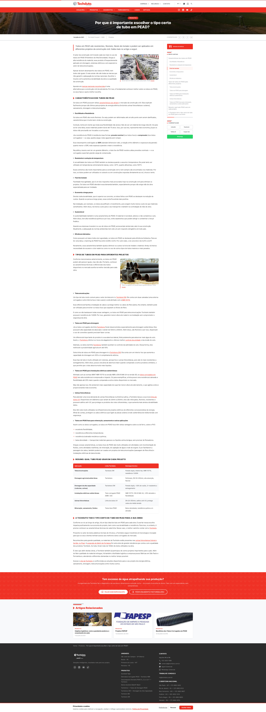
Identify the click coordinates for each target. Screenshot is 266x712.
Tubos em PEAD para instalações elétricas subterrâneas (179, 94)
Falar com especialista (114, 592)
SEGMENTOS (108, 10)
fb (183, 37)
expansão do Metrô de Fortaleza (99, 543)
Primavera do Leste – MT (129, 662)
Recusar (173, 707)
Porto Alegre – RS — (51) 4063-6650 (171, 697)
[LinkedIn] (183, 9)
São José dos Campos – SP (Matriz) (132, 656)
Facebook (186, 127)
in (179, 37)
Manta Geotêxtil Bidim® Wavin (130, 685)
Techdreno (101, 327)
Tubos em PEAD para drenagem (179, 90)
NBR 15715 (126, 300)
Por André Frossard (93, 37)
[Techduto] (82, 3)
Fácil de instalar (174, 68)
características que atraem (109, 103)
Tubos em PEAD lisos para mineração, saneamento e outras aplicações (180, 103)
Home (75, 646)
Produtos (111, 37)
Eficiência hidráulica (175, 78)
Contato (166, 4)
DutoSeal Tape (126, 674)
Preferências (163, 707)
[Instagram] (178, 9)
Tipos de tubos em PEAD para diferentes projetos (178, 82)
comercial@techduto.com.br (171, 663)
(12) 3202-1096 (167, 660)
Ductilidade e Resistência (177, 61)
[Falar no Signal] (184, 3)
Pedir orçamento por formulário (149, 592)
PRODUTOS (94, 10)
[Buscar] (191, 3)
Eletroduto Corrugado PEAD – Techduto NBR (135, 677)
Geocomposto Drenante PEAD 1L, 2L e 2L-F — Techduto (136, 681)
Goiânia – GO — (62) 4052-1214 (169, 694)
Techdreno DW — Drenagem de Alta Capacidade (136, 691)
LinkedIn (173, 127)
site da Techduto (86, 561)
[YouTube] (187, 9)
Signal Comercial (167, 666)
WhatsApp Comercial (168, 669)
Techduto (153, 528)
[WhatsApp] (187, 3)
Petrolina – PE (125, 665)
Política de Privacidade (140, 709)
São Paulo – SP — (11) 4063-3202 (170, 685)
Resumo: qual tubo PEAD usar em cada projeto (179, 108)
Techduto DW (121, 297)
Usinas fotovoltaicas (175, 99)
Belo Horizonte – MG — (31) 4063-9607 (172, 691)
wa (191, 37)
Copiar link (187, 132)
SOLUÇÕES (80, 10)
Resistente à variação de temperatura (180, 65)
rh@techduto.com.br (165, 677)
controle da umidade (132, 340)
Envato (152, 80)
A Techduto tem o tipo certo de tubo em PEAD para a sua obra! (180, 113)
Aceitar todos (186, 707)
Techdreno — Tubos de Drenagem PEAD (134, 688)
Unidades (125, 653)
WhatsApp (180, 136)
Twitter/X (173, 132)
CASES (137, 10)
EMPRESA (143, 4)
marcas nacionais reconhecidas (93, 86)
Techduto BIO (125, 694)
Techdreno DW (115, 352)
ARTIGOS (146, 10)
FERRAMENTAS (123, 10)
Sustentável (173, 75)
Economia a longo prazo (176, 71)
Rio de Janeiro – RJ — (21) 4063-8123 (171, 688)
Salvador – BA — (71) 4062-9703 (169, 700)
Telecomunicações (175, 87)
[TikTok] (191, 9)
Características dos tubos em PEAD (180, 58)
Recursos (155, 4)
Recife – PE (124, 659)
